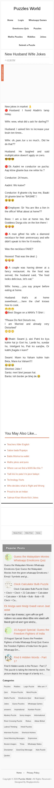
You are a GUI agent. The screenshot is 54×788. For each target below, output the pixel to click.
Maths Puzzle (9, 698)
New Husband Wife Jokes (25, 54)
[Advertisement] (27, 85)
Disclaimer (8, 750)
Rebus (28, 721)
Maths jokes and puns (18, 462)
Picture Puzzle (17, 692)
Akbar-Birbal (39, 721)
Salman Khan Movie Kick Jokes (22, 497)
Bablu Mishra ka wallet (18, 456)
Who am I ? (42, 687)
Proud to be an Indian (17, 491)
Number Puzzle (34, 710)
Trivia (22, 744)
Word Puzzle (31, 692)
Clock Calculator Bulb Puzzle (31, 584)
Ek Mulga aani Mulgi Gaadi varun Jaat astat (27, 608)
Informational (39, 715)
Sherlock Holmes (29, 733)
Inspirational (19, 710)
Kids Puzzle (40, 750)
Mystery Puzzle (10, 715)
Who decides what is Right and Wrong (25, 485)
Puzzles (37, 28)
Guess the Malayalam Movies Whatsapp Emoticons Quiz (31, 558)
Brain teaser (40, 698)
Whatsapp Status (35, 744)
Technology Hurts (15, 480)
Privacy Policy (33, 773)
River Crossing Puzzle (13, 721)
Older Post (29, 533)
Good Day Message (24, 750)
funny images (25, 715)
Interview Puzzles (11, 733)
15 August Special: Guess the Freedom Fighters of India (31, 631)
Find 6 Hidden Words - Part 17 (30, 659)
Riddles (31, 37)
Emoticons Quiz (21, 28)
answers (7, 710)
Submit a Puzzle (27, 45)
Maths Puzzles (15, 37)
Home (10, 20)
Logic (21, 20)
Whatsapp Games (38, 20)
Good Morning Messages (14, 738)
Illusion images (10, 744)
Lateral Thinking (10, 727)
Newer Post (17, 533)
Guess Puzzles (18, 704)
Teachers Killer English (18, 444)
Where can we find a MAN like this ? (24, 468)
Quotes (7, 756)
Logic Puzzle (29, 687)
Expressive (32, 738)
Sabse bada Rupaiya (17, 450)
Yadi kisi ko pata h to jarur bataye (23, 474)
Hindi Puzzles (26, 727)
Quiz (6, 692)
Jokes (43, 37)
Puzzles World (27, 8)
